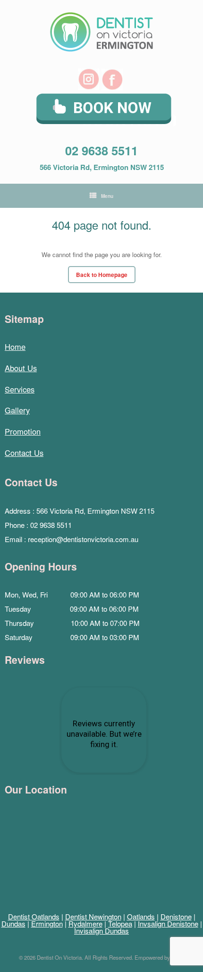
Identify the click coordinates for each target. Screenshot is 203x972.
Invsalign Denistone (168, 923)
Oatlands (141, 916)
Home (15, 346)
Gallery (17, 410)
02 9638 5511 (101, 150)
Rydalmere (85, 923)
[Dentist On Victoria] (101, 32)
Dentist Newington (93, 916)
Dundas (13, 923)
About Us (21, 368)
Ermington (47, 923)
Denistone (176, 916)
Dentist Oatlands (33, 916)
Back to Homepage (101, 274)
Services (19, 389)
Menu (107, 196)
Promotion (23, 431)
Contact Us (24, 452)
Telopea (120, 923)
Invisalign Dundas (101, 931)
